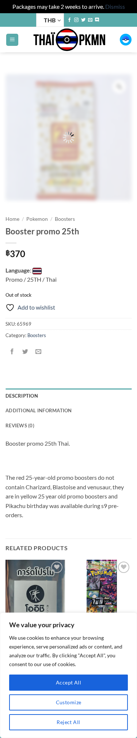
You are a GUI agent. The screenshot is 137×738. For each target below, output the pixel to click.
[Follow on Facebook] (69, 20)
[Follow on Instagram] (76, 20)
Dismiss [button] (115, 6)
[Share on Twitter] (25, 352)
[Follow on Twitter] (83, 20)
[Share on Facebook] (12, 352)
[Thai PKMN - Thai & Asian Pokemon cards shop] (69, 39)
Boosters (65, 219)
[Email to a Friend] (39, 352)
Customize (68, 702)
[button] (12, 40)
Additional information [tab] (38, 410)
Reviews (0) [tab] (19, 425)
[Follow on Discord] (97, 20)
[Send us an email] (90, 20)
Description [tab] (21, 396)
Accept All (68, 682)
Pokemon (37, 219)
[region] (68, 675)
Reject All (68, 722)
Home (12, 219)
